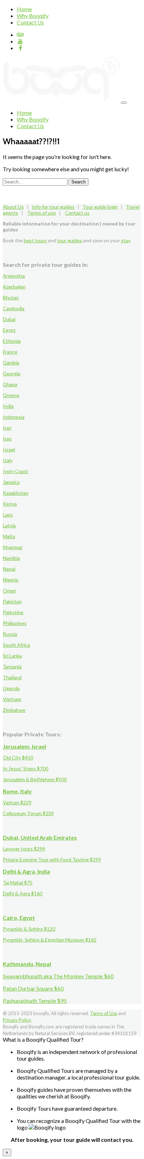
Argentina (14, 276)
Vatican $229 (17, 802)
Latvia (9, 525)
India (8, 406)
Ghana (10, 384)
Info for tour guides (53, 207)
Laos (8, 515)
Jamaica (11, 482)
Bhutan (11, 297)
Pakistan (12, 601)
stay (125, 240)
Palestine (13, 612)
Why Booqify (33, 15)
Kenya (10, 504)
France (10, 352)
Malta (9, 536)
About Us (13, 207)
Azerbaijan (14, 287)
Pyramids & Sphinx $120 (29, 929)
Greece (11, 395)
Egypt (9, 330)
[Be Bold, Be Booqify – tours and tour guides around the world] (62, 100)
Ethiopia (12, 341)
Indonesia (13, 417)
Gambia (11, 363)
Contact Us (30, 22)
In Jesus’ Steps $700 (25, 768)
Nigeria (10, 580)
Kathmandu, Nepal (27, 963)
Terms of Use (103, 1013)
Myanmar (13, 547)
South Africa (16, 645)
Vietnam (12, 699)
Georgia (11, 373)
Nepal (9, 569)
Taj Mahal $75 (18, 883)
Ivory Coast (15, 471)
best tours (35, 240)
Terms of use (41, 213)
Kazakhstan (15, 493)
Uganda (11, 688)
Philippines (15, 623)
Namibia (11, 558)
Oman (9, 591)
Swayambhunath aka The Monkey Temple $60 (58, 976)
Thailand (12, 677)
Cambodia (13, 308)
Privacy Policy (17, 1020)
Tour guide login (100, 207)
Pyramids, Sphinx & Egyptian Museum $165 (49, 940)
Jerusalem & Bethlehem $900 (35, 779)
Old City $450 (18, 758)
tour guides (69, 240)
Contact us (77, 213)
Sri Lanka (12, 656)
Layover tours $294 (24, 849)
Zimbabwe (14, 710)
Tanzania (12, 666)
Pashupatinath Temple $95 (35, 1000)
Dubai (9, 319)
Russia (10, 634)
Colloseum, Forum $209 (28, 813)
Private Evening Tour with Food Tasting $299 (52, 859)
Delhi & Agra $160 (22, 893)
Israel (9, 449)
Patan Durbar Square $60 (33, 988)
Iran (7, 428)
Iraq (7, 439)
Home (24, 9)
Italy (8, 460)
